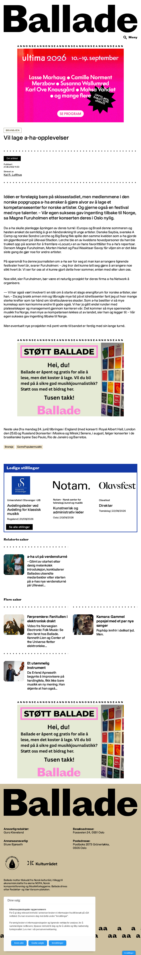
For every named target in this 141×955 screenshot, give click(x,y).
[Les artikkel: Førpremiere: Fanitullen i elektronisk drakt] (36, 607)
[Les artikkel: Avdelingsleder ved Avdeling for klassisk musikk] (27, 476)
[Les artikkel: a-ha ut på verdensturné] (36, 547)
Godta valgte (37, 943)
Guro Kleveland (14, 810)
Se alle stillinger (19, 505)
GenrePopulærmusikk (29, 424)
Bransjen (12, 130)
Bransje (9, 424)
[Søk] (125, 37)
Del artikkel (12, 158)
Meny (133, 37)
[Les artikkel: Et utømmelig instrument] (36, 652)
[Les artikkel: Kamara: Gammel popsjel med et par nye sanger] (105, 607)
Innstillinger (128, 953)
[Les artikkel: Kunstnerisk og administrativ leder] (73, 476)
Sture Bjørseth (13, 822)
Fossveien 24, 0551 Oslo (88, 810)
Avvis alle (19, 943)
